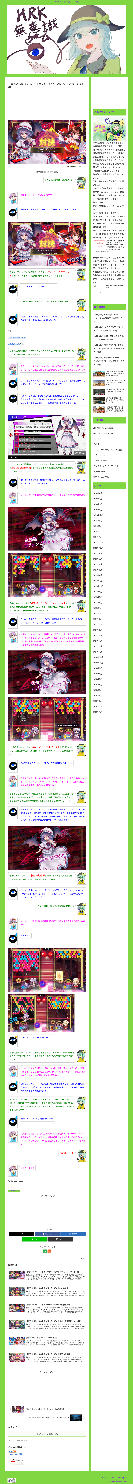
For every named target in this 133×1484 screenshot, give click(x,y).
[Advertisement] (47, 103)
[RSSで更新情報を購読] (49, 1251)
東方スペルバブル (15, 1190)
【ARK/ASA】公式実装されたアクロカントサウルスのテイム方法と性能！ (108, 318)
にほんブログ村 (15, 1454)
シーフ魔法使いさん (17, 337)
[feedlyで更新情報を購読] (45, 1251)
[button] (60, 1239)
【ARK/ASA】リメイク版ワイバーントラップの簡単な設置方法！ (108, 329)
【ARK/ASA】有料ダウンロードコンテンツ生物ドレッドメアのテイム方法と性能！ (109, 361)
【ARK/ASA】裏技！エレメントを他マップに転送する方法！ (108, 338)
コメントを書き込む (47, 1434)
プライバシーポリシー (109, 1478)
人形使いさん (14, 344)
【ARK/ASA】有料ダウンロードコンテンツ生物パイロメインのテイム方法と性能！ (109, 348)
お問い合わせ (122, 1478)
